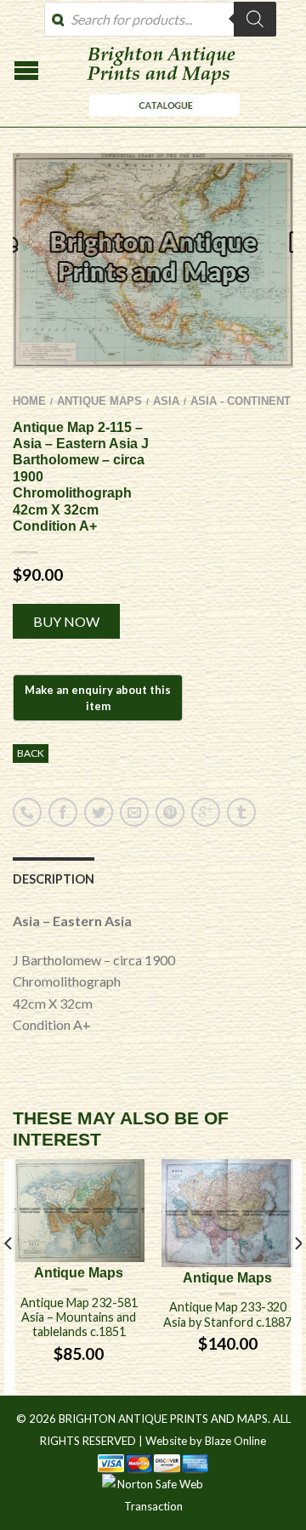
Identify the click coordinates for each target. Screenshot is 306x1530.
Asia (166, 401)
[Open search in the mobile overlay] (160, 19)
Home (29, 401)
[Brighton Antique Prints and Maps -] (160, 121)
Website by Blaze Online (205, 1441)
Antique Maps (99, 401)
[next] (297, 1277)
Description (53, 879)
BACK (30, 753)
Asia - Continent (240, 401)
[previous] (9, 1277)
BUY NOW (66, 621)
